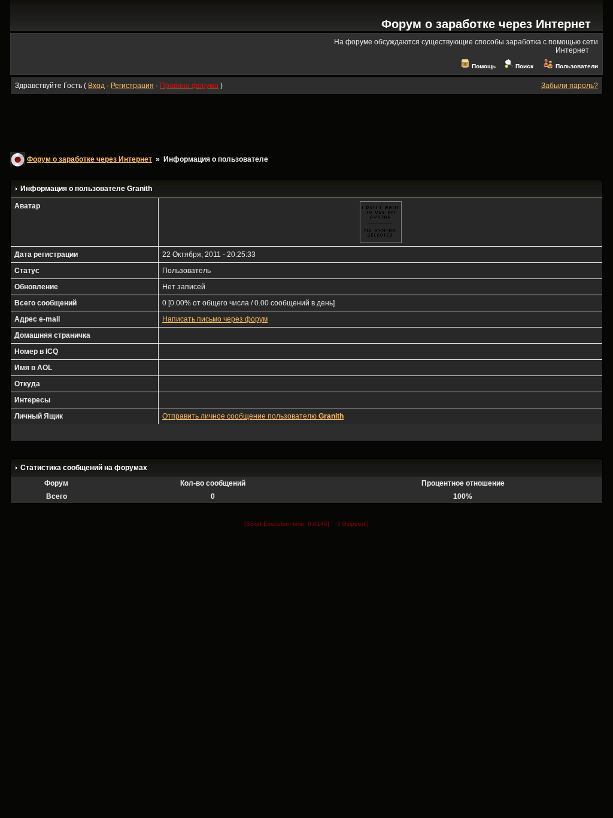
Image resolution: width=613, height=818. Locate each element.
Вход (96, 85)
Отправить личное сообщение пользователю (253, 416)
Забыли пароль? (569, 85)
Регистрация (132, 85)
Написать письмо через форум (215, 319)
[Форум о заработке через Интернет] (72, 27)
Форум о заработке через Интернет (486, 24)
